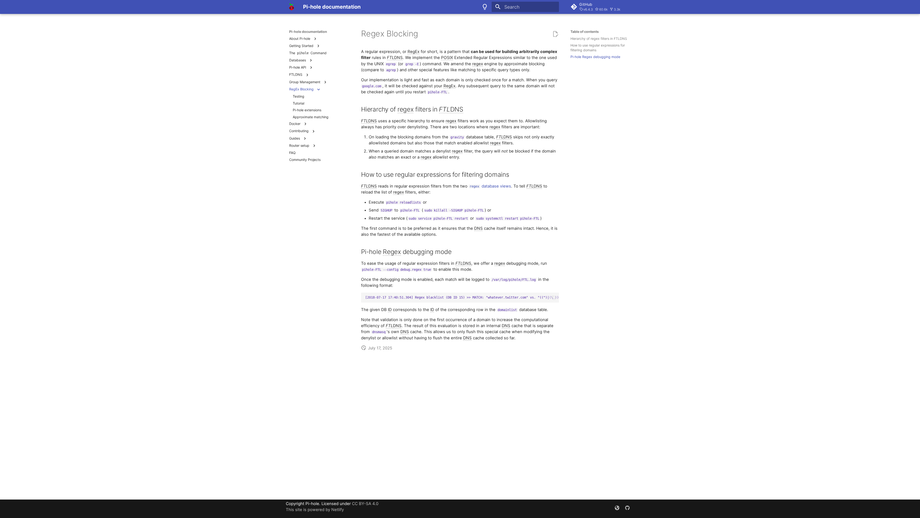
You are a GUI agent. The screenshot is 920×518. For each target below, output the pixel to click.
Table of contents (584, 31)
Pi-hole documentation (308, 31)
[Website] (616, 508)
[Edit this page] (555, 33)
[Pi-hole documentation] (291, 7)
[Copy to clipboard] (554, 298)
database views (490, 186)
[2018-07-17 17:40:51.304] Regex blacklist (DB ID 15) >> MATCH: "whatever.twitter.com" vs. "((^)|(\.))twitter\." (462, 297)
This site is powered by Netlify (315, 509)
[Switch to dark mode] (484, 7)
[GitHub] (627, 508)
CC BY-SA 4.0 (365, 503)
